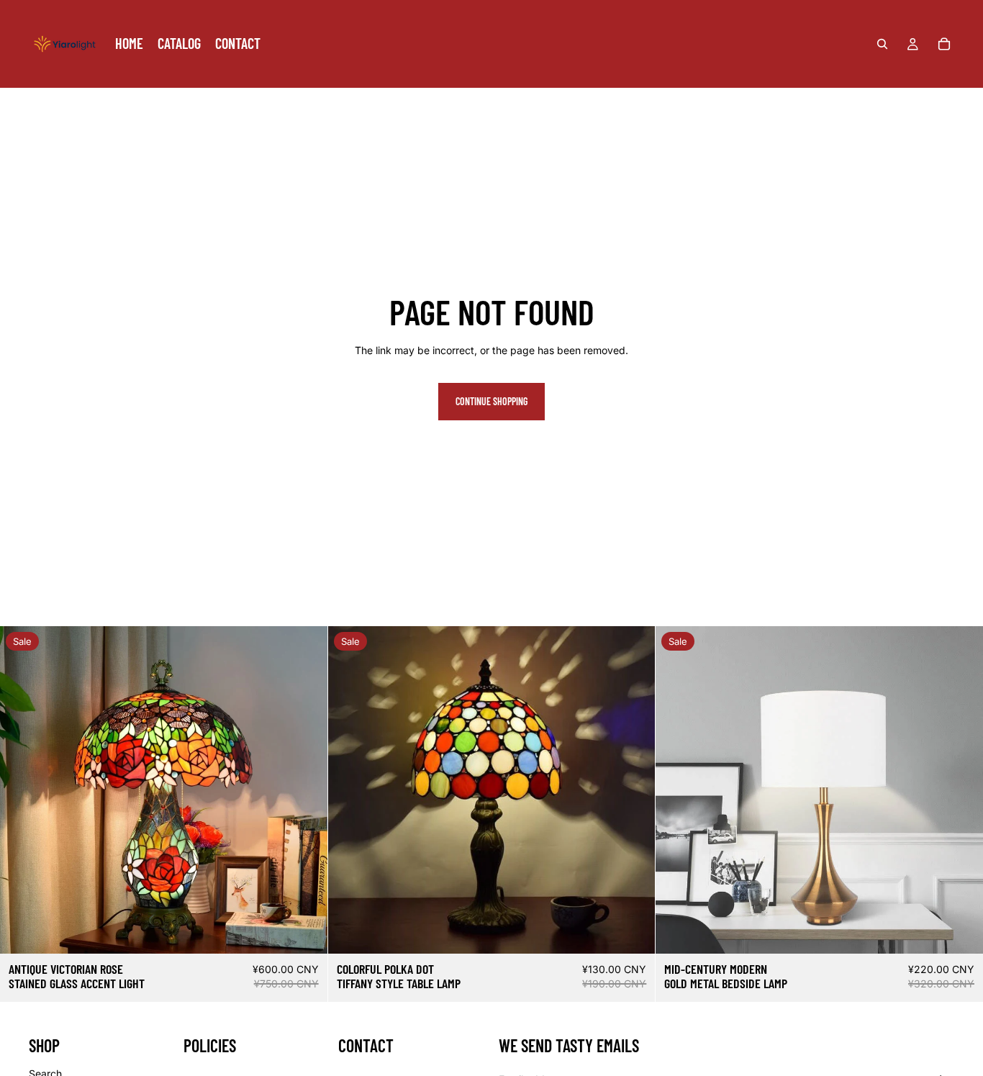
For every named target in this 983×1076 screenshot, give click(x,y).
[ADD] (305, 931)
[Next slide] (305, 789)
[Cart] (944, 44)
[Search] (882, 44)
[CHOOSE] (961, 931)
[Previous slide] (21, 789)
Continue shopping (491, 401)
